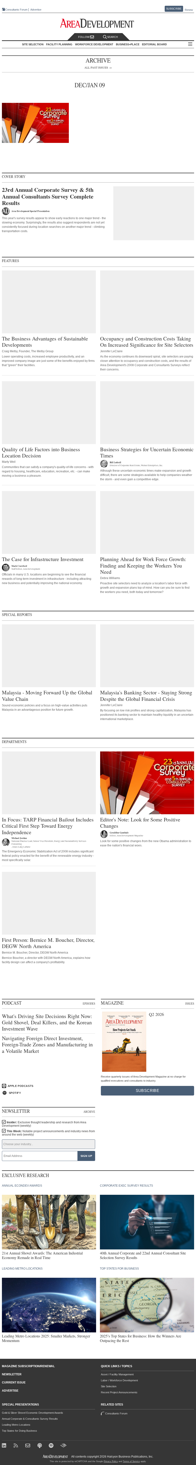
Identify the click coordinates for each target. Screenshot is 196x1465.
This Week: (48, 1133)
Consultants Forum (16, 9)
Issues (189, 1003)
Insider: (44, 1124)
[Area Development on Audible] (63, 1446)
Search (112, 36)
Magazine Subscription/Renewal (28, 1366)
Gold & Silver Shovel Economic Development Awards (32, 1412)
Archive (89, 1111)
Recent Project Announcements (119, 1392)
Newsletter (12, 1374)
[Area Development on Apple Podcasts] (40, 1446)
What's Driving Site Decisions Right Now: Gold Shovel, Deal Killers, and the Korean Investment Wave (47, 1022)
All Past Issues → (98, 67)
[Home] (28, 1446)
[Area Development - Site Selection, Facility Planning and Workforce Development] (98, 23)
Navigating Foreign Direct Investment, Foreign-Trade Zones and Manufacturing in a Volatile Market (47, 1044)
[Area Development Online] (56, 1456)
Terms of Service (131, 1461)
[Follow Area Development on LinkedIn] (5, 1446)
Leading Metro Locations (16, 1424)
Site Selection (108, 1386)
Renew (189, 9)
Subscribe (173, 8)
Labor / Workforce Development (119, 1380)
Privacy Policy (111, 1461)
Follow (84, 36)
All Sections (190, 44)
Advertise (35, 9)
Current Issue (14, 1382)
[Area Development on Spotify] (52, 1446)
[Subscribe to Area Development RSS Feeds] (17, 1446)
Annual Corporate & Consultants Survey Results (30, 1418)
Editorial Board (154, 44)
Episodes (89, 1003)
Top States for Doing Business (19, 1430)
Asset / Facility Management (117, 1374)
